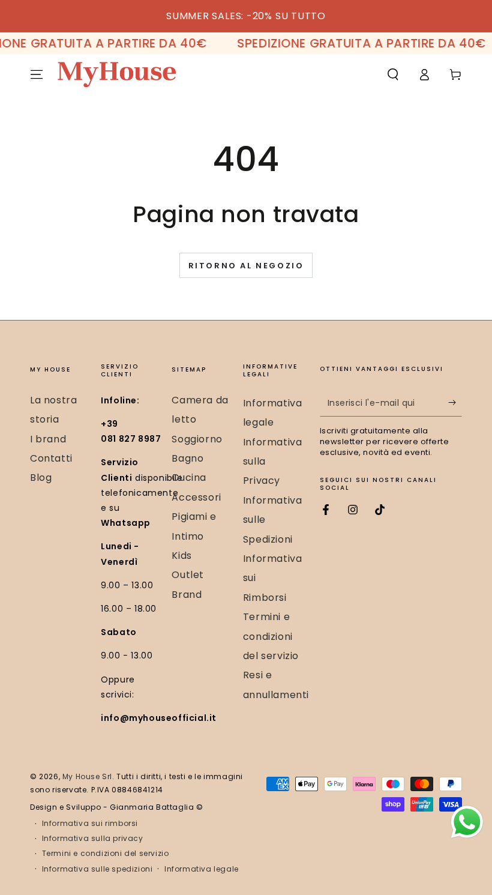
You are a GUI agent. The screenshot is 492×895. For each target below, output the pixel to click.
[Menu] (36, 74)
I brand (48, 439)
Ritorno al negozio (246, 265)
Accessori (196, 497)
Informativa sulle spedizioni (97, 869)
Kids (181, 555)
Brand (187, 594)
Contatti (51, 458)
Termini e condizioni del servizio (271, 636)
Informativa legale (201, 869)
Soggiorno (197, 439)
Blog (41, 477)
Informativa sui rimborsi (90, 823)
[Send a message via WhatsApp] (467, 822)
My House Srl (87, 776)
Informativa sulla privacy (92, 838)
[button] (393, 74)
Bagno (187, 458)
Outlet (188, 575)
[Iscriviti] (455, 403)
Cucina (189, 477)
